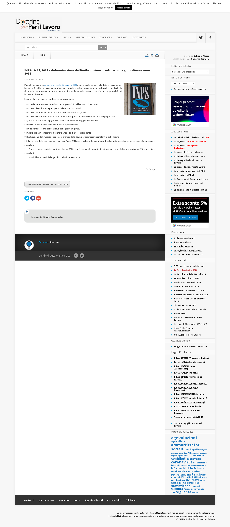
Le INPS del (191, 137)
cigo (205, 453)
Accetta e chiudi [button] (123, 7)
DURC (183, 466)
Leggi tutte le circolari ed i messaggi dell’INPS (47, 184)
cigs (173, 455)
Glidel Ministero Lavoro (190, 156)
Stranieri (194, 486)
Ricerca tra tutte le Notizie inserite (190, 89)
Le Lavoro (191, 179)
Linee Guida (183, 329)
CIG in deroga (197, 453)
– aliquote (191, 294)
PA (189, 474)
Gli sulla (188, 161)
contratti (106, 37)
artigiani (203, 450)
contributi (178, 458)
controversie (194, 458)
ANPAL (186, 449)
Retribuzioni (187, 282)
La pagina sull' (186, 146)
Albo (187, 334)
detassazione (200, 462)
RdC (181, 477)
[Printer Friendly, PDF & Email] (151, 55)
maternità (176, 474)
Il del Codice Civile (190, 309)
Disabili (175, 465)
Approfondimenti (94, 500)
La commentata (188, 254)
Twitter (81, 255)
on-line (180, 313)
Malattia (198, 471)
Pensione (198, 474)
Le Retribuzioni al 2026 (185, 270)
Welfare (195, 493)
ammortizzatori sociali (186, 446)
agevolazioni (184, 438)
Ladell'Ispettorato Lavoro (189, 166)
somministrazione (189, 482)
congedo (179, 455)
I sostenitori (139, 37)
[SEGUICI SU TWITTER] (200, 38)
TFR (173, 492)
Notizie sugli (188, 184)
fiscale (190, 465)
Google (76, 255)
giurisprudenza (48, 37)
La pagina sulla (190, 141)
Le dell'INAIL (184, 175)
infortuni (176, 468)
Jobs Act (192, 468)
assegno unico (177, 453)
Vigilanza (183, 492)
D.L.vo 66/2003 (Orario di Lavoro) (190, 398)
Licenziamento (184, 471)
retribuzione (178, 480)
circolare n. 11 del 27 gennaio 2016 (60, 84)
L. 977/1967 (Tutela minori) (187, 406)
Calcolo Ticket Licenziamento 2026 (189, 300)
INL (185, 468)
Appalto (195, 449)
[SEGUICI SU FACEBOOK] (210, 38)
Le (190, 274)
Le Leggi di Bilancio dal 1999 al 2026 (190, 324)
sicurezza (192, 480)
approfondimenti (85, 37)
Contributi (186, 286)
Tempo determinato (194, 489)
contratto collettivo (194, 455)
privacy (175, 477)
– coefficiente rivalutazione (189, 266)
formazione (200, 465)
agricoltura (178, 441)
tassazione (177, 488)
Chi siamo (122, 37)
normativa (27, 37)
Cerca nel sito (114, 500)
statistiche (179, 486)
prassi (66, 37)
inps (42, 55)
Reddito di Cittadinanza (195, 477)
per (189, 290)
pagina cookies (105, 7)
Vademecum (188, 318)
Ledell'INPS (189, 170)
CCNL (188, 453)
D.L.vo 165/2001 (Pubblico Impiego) (187, 411)
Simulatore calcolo (185, 305)
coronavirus (182, 462)
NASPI (185, 474)
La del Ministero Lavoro (188, 152)
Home (24, 55)
